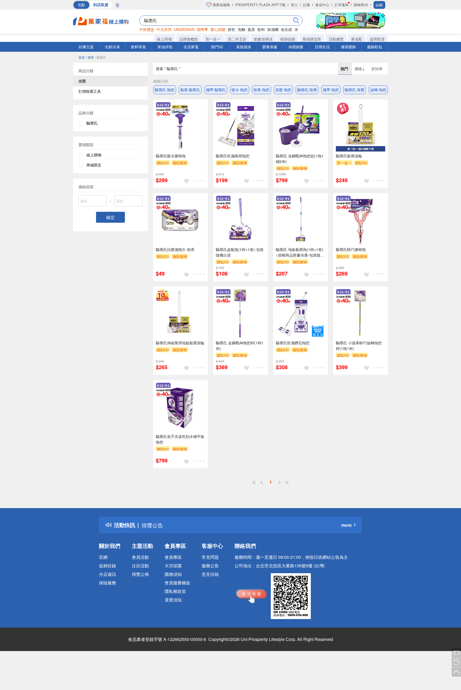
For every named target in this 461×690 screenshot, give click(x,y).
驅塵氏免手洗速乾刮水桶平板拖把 (180, 439)
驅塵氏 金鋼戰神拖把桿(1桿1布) (240, 345)
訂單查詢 (341, 4)
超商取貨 (377, 39)
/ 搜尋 (90, 57)
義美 (251, 29)
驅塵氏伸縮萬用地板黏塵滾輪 (180, 342)
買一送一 (212, 39)
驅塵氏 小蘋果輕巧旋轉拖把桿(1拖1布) (359, 345)
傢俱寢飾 (348, 46)
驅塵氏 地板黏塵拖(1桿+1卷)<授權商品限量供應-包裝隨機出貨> (300, 252)
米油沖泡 (164, 46)
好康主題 (86, 46)
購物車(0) (361, 4)
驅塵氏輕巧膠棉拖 (351, 249)
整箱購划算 (312, 39)
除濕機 (273, 29)
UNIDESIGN (184, 29)
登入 (294, 4)
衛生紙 (286, 29)
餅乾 (231, 29)
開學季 (202, 29)
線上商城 (164, 39)
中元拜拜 (164, 29)
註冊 (306, 4)
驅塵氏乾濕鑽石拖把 (292, 342)
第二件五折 (237, 39)
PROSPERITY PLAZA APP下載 (260, 4)
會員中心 (322, 4)
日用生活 (322, 46)
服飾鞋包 (374, 46)
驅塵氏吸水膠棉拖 (171, 155)
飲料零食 (138, 46)
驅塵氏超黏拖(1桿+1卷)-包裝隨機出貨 (240, 252)
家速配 (356, 39)
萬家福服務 (221, 4)
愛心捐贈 (217, 29)
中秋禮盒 (146, 29)
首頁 (81, 57)
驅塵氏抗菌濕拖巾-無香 (175, 249)
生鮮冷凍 (112, 46)
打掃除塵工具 (89, 91)
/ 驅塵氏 (100, 57)
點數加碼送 (263, 39)
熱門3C (217, 46)
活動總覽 (336, 39)
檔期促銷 (287, 39)
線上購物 (93, 154)
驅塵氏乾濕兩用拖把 (232, 155)
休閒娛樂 (295, 46)
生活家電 (191, 46)
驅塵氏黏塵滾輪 (349, 155)
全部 (82, 80)
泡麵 (241, 29)
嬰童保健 (269, 46)
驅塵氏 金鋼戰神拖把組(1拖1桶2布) (300, 158)
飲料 (261, 29)
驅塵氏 (92, 123)
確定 (110, 217)
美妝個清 (243, 46)
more (346, 525)
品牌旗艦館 (188, 39)
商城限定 (93, 164)
